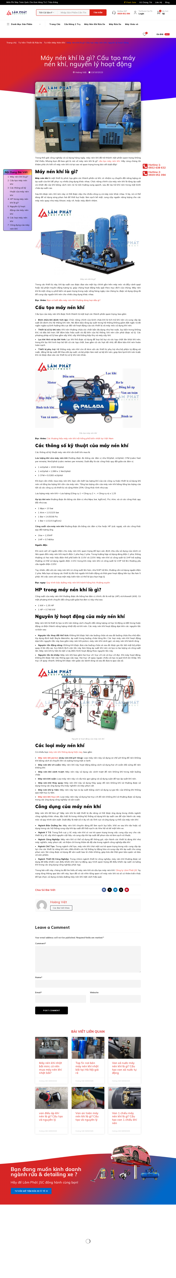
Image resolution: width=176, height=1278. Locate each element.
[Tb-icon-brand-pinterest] (140, 1222)
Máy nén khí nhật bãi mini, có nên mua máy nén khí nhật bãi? (50, 1067)
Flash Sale (131, 2)
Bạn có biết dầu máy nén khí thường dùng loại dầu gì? (73, 300)
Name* (38, 977)
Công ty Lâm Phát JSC (127, 870)
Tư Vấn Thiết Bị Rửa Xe (30, 42)
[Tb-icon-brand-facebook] (134, 1222)
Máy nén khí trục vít (48, 796)
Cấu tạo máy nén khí (18, 182)
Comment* (40, 943)
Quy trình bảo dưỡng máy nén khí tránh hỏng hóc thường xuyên (78, 582)
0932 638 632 (22, 1235)
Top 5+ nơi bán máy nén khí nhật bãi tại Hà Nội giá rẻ (87, 1067)
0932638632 (108, 1247)
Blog (167, 2)
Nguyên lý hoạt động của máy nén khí (19, 210)
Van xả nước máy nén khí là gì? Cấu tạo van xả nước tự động (124, 1067)
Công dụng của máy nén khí (20, 227)
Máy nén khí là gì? (19, 176)
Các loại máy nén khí (18, 219)
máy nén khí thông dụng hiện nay (65, 752)
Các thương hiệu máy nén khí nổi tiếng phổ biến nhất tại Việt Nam (80, 438)
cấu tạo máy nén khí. (109, 161)
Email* (38, 992)
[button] (104, 890)
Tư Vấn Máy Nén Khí (54, 42)
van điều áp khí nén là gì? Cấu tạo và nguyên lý (51, 1116)
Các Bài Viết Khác (61, 908)
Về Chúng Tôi (145, 2)
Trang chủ (11, 42)
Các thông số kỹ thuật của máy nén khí (19, 191)
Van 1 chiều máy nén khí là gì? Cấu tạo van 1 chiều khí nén (124, 1118)
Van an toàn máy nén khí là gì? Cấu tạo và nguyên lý (87, 1116)
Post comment (51, 1010)
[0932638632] (93, 1249)
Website (94, 992)
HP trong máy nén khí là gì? (19, 201)
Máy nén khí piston (48, 758)
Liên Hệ (158, 2)
